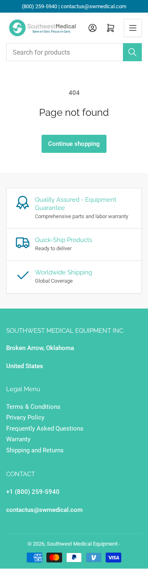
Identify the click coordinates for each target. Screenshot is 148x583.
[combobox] (74, 52)
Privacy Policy (25, 417)
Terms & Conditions (33, 406)
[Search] (132, 52)
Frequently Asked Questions (44, 428)
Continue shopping (74, 143)
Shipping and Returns (35, 450)
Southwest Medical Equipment (82, 544)
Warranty (18, 439)
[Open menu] (133, 28)
